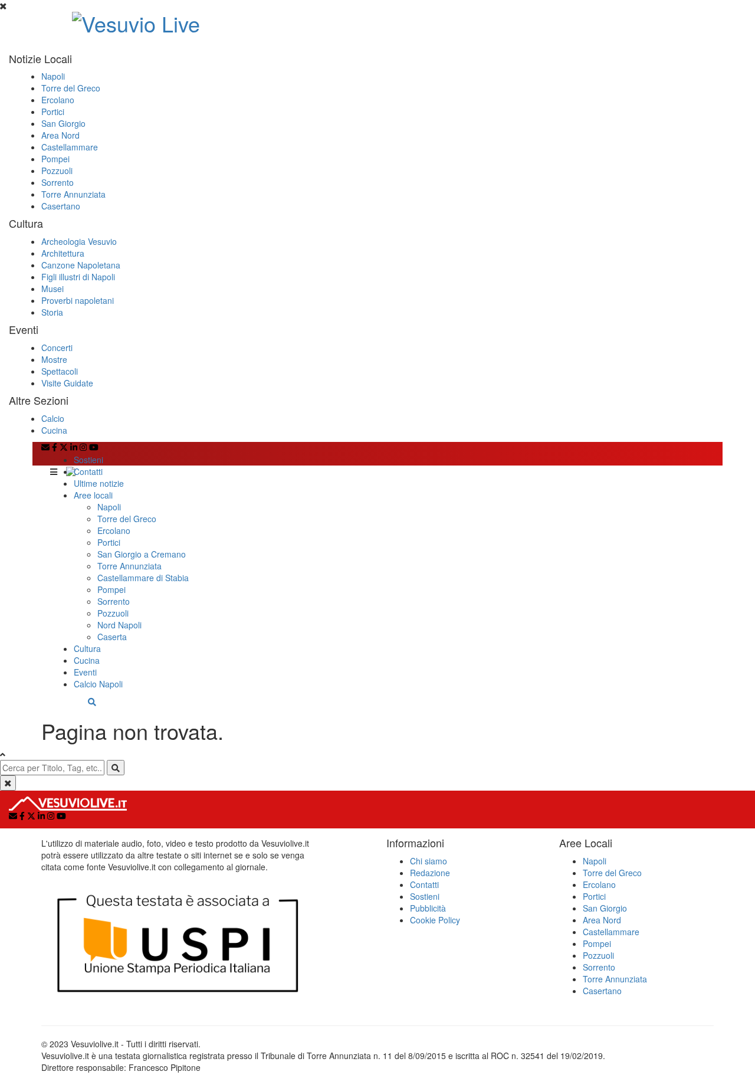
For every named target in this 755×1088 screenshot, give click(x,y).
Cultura (87, 648)
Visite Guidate (67, 383)
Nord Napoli (119, 625)
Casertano (60, 206)
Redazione (430, 873)
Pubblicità (428, 908)
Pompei (55, 159)
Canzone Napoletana (80, 265)
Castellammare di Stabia (143, 578)
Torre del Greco (70, 88)
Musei (52, 288)
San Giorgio (63, 123)
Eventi (85, 672)
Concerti (57, 347)
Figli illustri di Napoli (78, 277)
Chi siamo (428, 861)
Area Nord (60, 135)
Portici (52, 111)
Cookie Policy (435, 920)
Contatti (88, 471)
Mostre (54, 359)
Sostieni (88, 460)
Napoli (53, 76)
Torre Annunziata (73, 194)
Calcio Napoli (98, 684)
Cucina (54, 430)
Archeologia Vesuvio (79, 241)
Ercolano (57, 100)
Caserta (112, 637)
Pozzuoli (57, 170)
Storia (52, 312)
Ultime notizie (99, 483)
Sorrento (57, 182)
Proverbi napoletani (77, 300)
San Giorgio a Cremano (141, 554)
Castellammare (69, 147)
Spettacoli (59, 371)
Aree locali (93, 495)
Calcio (52, 418)
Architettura (62, 253)
